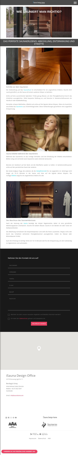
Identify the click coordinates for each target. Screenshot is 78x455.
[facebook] (8, 418)
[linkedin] (6, 417)
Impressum (32, 438)
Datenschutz (23, 318)
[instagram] (11, 418)
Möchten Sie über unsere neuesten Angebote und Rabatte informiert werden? (36, 314)
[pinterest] (13, 418)
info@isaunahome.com (16, 395)
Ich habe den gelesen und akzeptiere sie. (28, 318)
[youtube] (16, 418)
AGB (49, 438)
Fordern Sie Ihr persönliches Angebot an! (19, 451)
